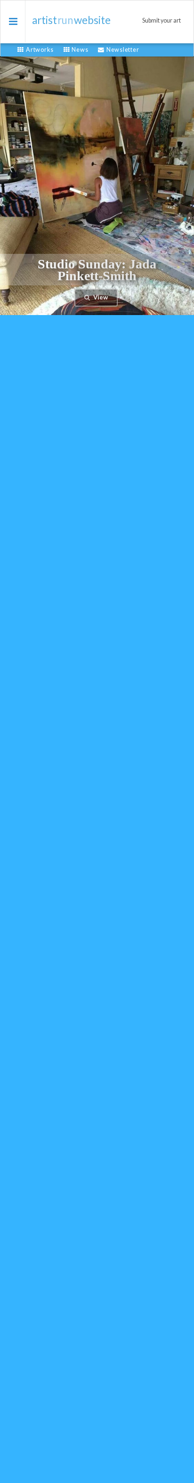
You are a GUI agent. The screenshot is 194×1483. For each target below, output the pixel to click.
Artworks (40, 49)
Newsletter (122, 49)
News (80, 49)
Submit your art (161, 20)
